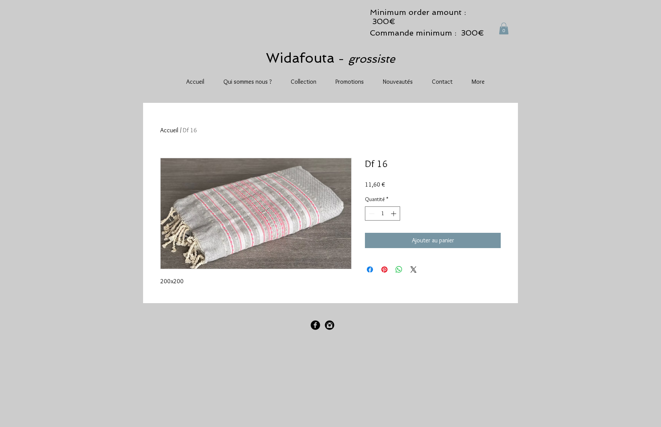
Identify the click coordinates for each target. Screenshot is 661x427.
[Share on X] (413, 269)
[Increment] (394, 213)
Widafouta (302, 58)
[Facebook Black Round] (315, 325)
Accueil (169, 130)
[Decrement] (371, 213)
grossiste (371, 58)
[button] (504, 28)
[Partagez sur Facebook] (369, 269)
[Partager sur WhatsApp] (399, 269)
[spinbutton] (382, 213)
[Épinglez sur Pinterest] (384, 269)
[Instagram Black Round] (329, 325)
